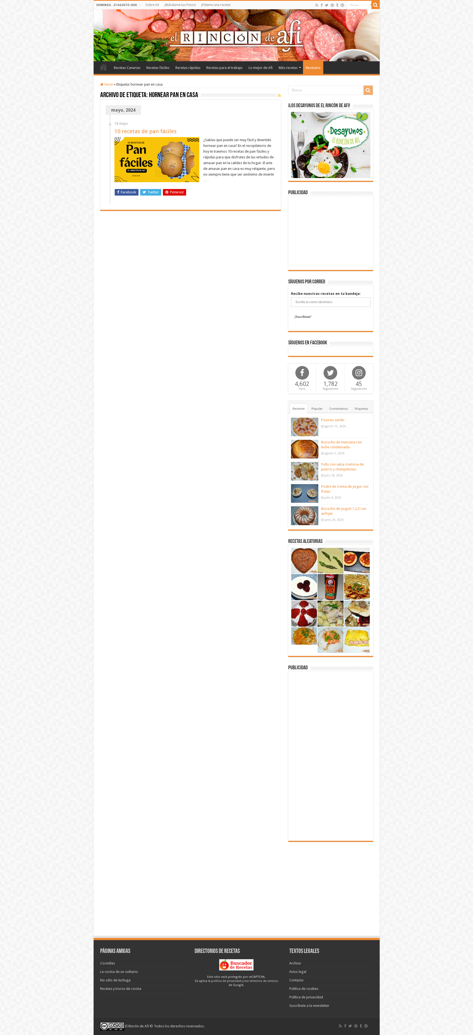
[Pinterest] (332, 5)
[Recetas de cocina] (236, 965)
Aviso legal (297, 972)
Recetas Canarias (127, 68)
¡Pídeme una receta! (215, 5)
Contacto (296, 980)
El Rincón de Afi (137, 1026)
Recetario (313, 68)
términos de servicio (264, 981)
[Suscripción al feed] (279, 95)
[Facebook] (321, 5)
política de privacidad (226, 981)
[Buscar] (375, 5)
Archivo (295, 963)
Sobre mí (152, 5)
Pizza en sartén (332, 420)
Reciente (299, 409)
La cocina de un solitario (119, 972)
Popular (317, 409)
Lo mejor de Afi (261, 68)
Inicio (103, 67)
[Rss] (317, 5)
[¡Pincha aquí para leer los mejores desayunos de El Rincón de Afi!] (330, 145)
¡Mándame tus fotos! (180, 5)
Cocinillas (107, 963)
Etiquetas (361, 409)
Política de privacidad (306, 997)
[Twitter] (326, 5)
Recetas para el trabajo (224, 68)
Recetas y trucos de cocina (120, 989)
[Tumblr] (337, 5)
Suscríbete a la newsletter (309, 1006)
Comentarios (338, 409)
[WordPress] (342, 5)
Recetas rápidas (187, 68)
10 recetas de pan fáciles (145, 131)
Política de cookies (303, 989)
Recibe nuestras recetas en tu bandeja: (326, 294)
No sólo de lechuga (115, 980)
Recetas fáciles (157, 68)
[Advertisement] (331, 233)
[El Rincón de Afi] (237, 35)
